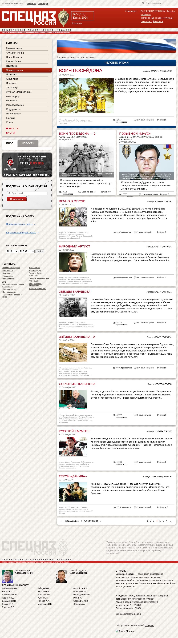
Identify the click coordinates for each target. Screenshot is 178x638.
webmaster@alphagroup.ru (128, 614)
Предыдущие (71, 520)
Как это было (13, 61)
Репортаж (11, 100)
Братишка (6, 273)
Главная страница (66, 57)
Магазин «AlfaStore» (37, 288)
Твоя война (7, 276)
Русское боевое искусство (36, 274)
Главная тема (14, 48)
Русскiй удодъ (35, 270)
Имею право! (13, 113)
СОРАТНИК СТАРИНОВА (77, 384)
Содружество (13, 109)
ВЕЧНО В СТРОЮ (72, 201)
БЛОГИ (10, 132)
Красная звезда (9, 289)
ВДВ (4, 281)
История (11, 83)
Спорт (9, 122)
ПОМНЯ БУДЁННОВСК (152, 21)
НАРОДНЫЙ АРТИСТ (74, 246)
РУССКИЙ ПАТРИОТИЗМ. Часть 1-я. (158, 11)
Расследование (15, 104)
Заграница (12, 87)
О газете (31, 3)
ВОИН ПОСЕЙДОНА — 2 (77, 133)
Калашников (34, 268)
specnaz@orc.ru (165, 548)
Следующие (91, 520)
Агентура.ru (7, 270)
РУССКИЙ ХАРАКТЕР (75, 431)
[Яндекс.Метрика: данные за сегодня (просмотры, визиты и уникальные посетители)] (125, 631)
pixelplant (149, 625)
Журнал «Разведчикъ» (19, 91)
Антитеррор (12, 96)
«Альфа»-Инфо (15, 52)
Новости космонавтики (39, 278)
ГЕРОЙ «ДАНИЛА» (73, 476)
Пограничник (8, 279)
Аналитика (12, 78)
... (170, 520)
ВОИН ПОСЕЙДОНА (80, 70)
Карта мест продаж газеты (21, 232)
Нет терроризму (9, 292)
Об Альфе (43, 3)
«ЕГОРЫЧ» (146, 14)
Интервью (11, 74)
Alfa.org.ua (33, 281)
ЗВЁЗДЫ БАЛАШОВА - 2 (77, 337)
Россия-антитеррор (11, 268)
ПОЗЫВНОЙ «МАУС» (135, 133)
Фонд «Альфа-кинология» (35, 285)
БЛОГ (9, 143)
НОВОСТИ (12, 128)
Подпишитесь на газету (19, 224)
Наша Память (14, 57)
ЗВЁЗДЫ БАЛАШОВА (74, 291)
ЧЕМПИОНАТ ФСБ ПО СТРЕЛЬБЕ (157, 18)
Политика (11, 65)
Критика (10, 118)
